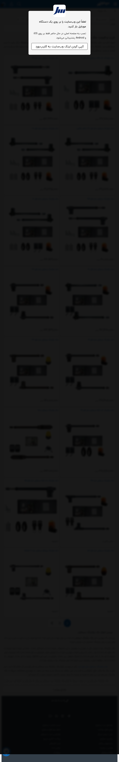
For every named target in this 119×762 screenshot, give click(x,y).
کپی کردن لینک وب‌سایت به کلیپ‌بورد (59, 46)
